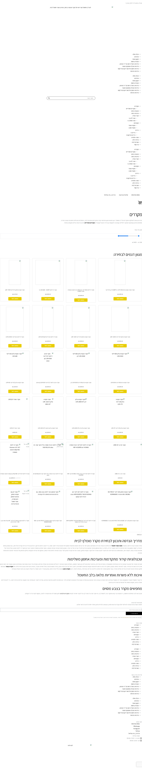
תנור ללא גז (132, 118)
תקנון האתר (135, 59)
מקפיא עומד (132, 125)
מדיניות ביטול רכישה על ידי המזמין (129, 64)
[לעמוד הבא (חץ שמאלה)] (139, 384)
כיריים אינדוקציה (130, 135)
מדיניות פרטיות (134, 71)
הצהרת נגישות (135, 61)
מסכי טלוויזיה (135, 137)
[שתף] (5, 2)
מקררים (136, 106)
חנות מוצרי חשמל (117, 546)
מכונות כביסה (135, 111)
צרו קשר (136, 145)
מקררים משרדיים (130, 109)
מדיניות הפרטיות (126, 617)
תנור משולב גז (131, 121)
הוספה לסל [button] (120, 299)
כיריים (137, 130)
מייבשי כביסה (135, 113)
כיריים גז (133, 133)
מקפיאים (136, 123)
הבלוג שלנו (136, 54)
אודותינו (136, 57)
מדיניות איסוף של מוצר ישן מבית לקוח (128, 69)
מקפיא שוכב (132, 128)
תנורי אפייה (136, 116)
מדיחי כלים (136, 140)
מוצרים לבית (135, 142)
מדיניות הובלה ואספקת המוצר (130, 66)
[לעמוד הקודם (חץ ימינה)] (3, 384)
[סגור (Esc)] (2, 2)
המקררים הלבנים (64, 593)
